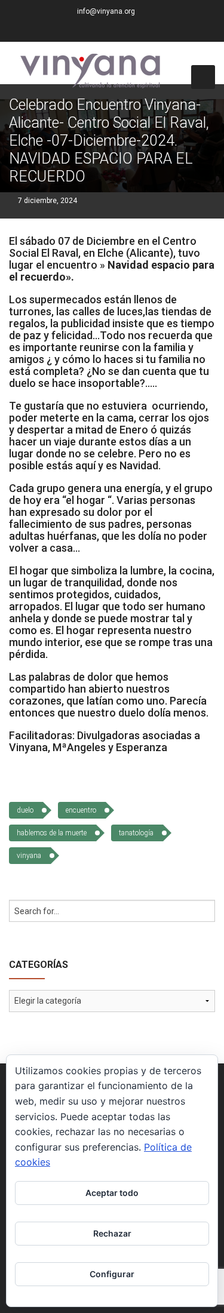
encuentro (81, 810)
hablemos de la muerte (52, 833)
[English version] (145, 30)
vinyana (29, 855)
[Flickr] (115, 30)
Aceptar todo (112, 1193)
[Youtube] (130, 30)
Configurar (112, 1274)
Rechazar (112, 1233)
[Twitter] (101, 30)
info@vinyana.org (106, 11)
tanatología (136, 833)
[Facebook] (86, 30)
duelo (25, 810)
